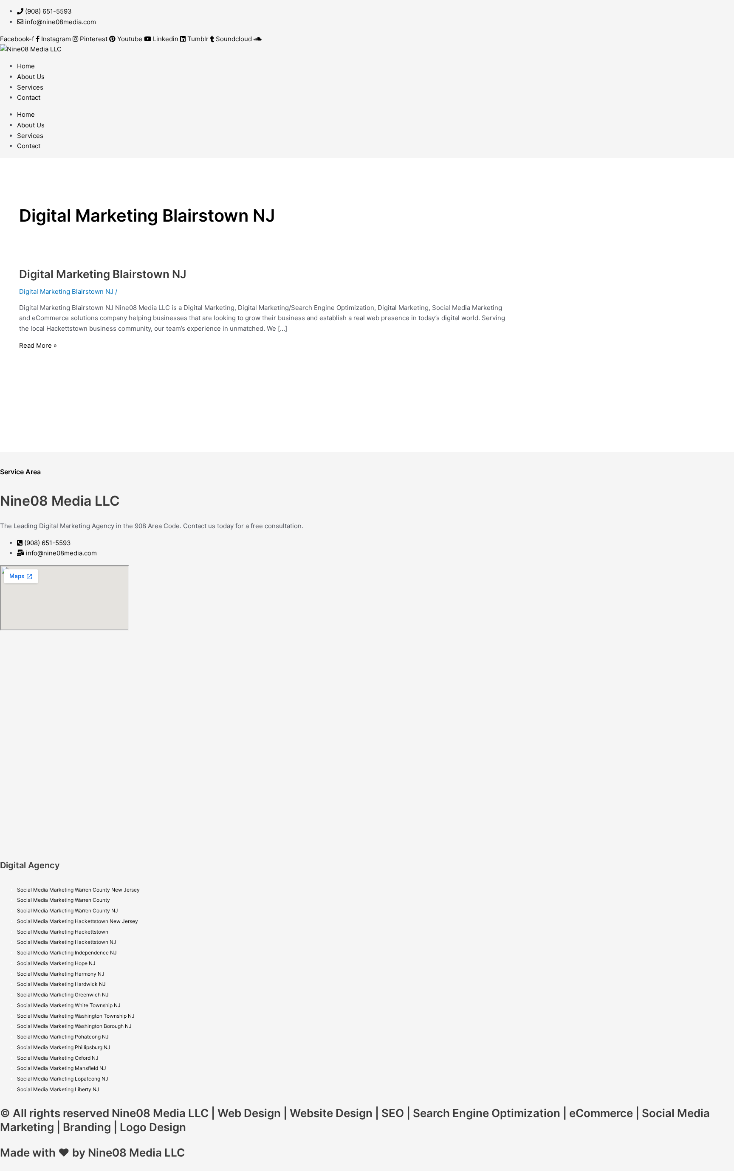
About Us (31, 77)
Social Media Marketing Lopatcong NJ (62, 1078)
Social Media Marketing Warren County (63, 900)
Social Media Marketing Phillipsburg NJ (63, 1047)
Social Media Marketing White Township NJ (69, 1005)
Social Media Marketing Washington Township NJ (76, 1016)
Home (26, 66)
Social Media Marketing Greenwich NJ (63, 994)
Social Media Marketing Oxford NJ (58, 1058)
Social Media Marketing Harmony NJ (60, 974)
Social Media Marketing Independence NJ (67, 952)
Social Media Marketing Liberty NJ (58, 1089)
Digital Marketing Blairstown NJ (102, 274)
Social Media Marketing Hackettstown (62, 932)
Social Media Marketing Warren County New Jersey (78, 890)
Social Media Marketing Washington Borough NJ (74, 1026)
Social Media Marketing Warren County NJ (67, 910)
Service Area (20, 471)
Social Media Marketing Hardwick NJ (61, 984)
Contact (28, 97)
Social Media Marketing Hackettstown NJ (66, 942)
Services (30, 87)
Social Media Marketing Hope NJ (56, 963)
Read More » (38, 345)
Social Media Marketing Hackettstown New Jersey (77, 921)
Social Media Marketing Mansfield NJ (61, 1068)
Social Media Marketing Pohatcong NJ (63, 1036)
